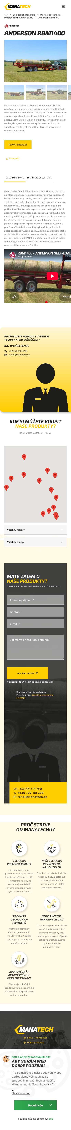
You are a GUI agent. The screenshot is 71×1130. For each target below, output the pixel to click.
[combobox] (35, 530)
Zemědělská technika (24, 14)
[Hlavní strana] (6, 14)
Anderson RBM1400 (48, 17)
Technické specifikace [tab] (39, 177)
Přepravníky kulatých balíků (18, 17)
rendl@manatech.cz (19, 354)
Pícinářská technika (50, 14)
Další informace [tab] (15, 177)
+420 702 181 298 (18, 351)
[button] (63, 6)
